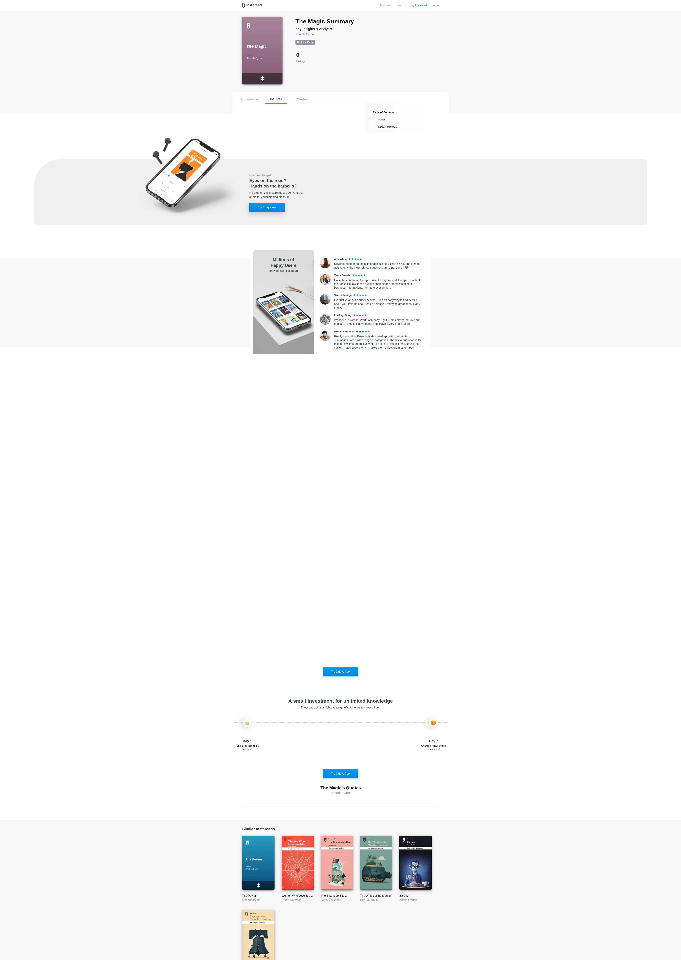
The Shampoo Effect (334, 895)
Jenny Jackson (330, 899)
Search (400, 5)
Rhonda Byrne (251, 899)
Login (435, 5)
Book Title (248, 19)
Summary (247, 99)
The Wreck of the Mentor (375, 895)
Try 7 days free (267, 207)
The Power (249, 895)
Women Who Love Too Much (300, 895)
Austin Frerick (408, 899)
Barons (403, 895)
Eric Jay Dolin (369, 899)
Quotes (302, 99)
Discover (385, 5)
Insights (276, 99)
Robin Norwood (291, 899)
